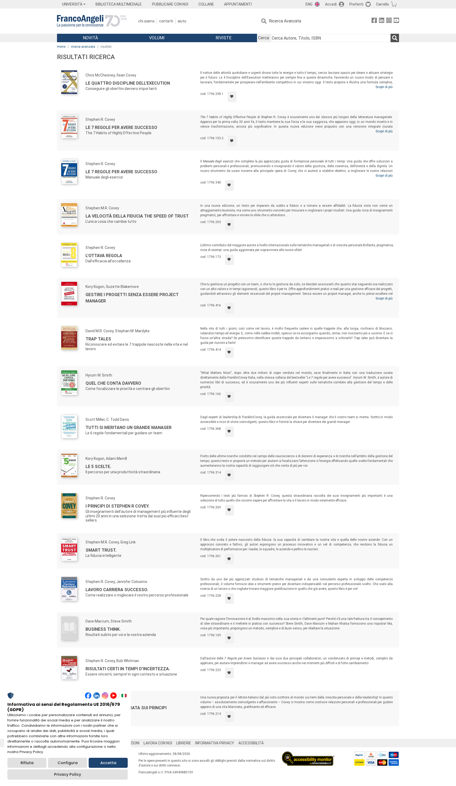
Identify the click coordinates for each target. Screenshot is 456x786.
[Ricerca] (395, 38)
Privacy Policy (67, 774)
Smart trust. (101, 550)
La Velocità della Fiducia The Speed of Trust (137, 216)
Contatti (166, 21)
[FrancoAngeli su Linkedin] (381, 21)
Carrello (382, 4)
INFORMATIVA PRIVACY (214, 743)
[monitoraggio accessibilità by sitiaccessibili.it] (308, 754)
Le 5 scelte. (98, 466)
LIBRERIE (183, 743)
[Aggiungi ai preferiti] (232, 96)
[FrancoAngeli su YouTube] (396, 21)
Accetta (108, 762)
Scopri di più (384, 87)
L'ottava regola (104, 255)
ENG (309, 4)
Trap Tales (98, 338)
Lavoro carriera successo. (117, 589)
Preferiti (356, 4)
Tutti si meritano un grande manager (129, 427)
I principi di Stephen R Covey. (117, 506)
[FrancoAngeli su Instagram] (389, 21)
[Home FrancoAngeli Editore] (92, 21)
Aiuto (182, 21)
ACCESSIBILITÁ (251, 743)
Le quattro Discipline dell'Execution (128, 83)
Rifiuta (27, 762)
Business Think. (103, 629)
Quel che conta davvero (113, 383)
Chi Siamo (146, 21)
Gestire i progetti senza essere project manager (132, 297)
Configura (68, 762)
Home (61, 47)
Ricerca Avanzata (285, 20)
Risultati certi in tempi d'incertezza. (128, 668)
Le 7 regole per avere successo (121, 127)
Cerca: (264, 37)
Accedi (331, 4)
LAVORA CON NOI (158, 743)
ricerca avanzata (83, 47)
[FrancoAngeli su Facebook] (374, 21)
